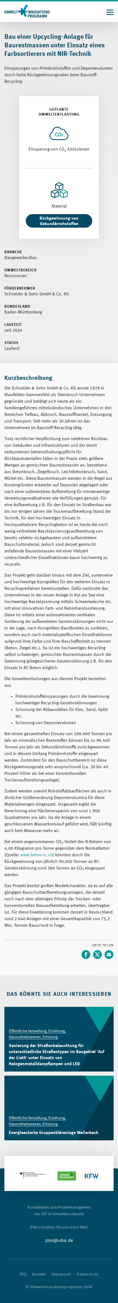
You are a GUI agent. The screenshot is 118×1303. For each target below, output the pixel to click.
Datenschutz (88, 1274)
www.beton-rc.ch (36, 855)
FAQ (22, 1274)
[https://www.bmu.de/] (33, 1176)
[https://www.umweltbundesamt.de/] (67, 1176)
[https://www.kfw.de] (92, 1176)
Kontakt (39, 1274)
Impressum (61, 1274)
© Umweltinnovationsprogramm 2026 (59, 1287)
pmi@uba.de (59, 1240)
